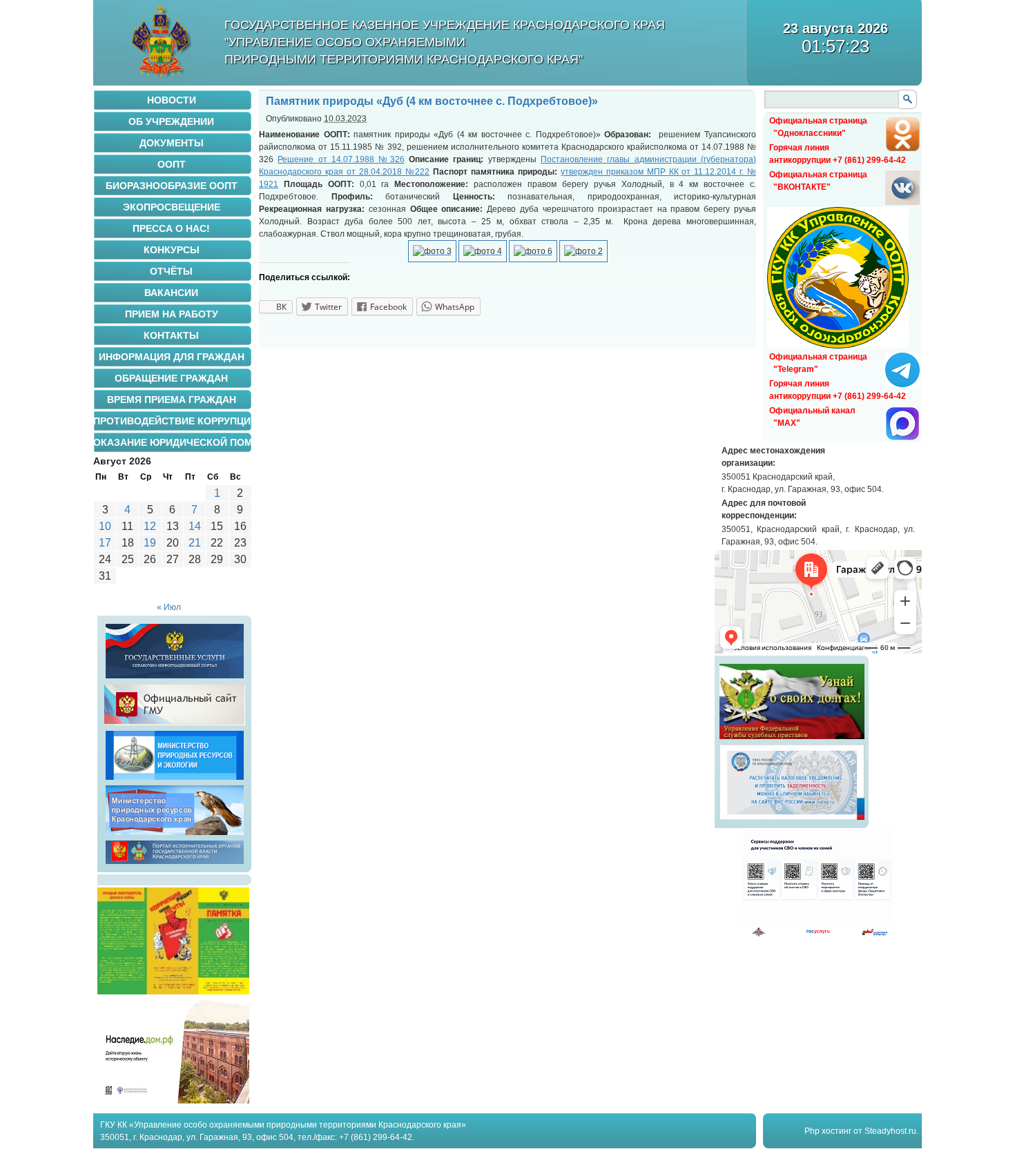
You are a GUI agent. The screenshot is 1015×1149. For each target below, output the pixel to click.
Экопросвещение (171, 207)
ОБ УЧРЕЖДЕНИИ (171, 121)
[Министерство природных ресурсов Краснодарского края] (174, 835)
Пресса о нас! (171, 228)
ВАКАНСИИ (171, 292)
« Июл (169, 607)
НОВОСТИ (171, 100)
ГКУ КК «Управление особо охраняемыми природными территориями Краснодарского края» (283, 1125)
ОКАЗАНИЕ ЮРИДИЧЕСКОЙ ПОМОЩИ (172, 442)
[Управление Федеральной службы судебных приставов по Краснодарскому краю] (792, 739)
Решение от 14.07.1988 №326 (341, 159)
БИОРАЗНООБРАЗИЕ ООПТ (172, 185)
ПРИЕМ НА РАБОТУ (171, 314)
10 (105, 526)
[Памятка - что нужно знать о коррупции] (173, 991)
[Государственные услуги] (174, 678)
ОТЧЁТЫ (171, 271)
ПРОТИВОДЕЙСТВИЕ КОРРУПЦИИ (172, 420)
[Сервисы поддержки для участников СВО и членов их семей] (818, 934)
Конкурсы (172, 249)
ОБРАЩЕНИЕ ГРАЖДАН (171, 378)
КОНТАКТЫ (171, 335)
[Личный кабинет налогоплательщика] (792, 820)
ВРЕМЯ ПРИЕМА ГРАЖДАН (171, 399)
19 (150, 543)
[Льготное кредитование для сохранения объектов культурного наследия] (173, 1101)
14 (194, 526)
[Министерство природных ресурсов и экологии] (174, 780)
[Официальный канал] (902, 438)
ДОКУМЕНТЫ (171, 142)
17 (105, 543)
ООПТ (171, 164)
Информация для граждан (171, 356)
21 (194, 543)
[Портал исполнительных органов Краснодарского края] (174, 864)
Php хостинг (827, 1131)
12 (150, 526)
